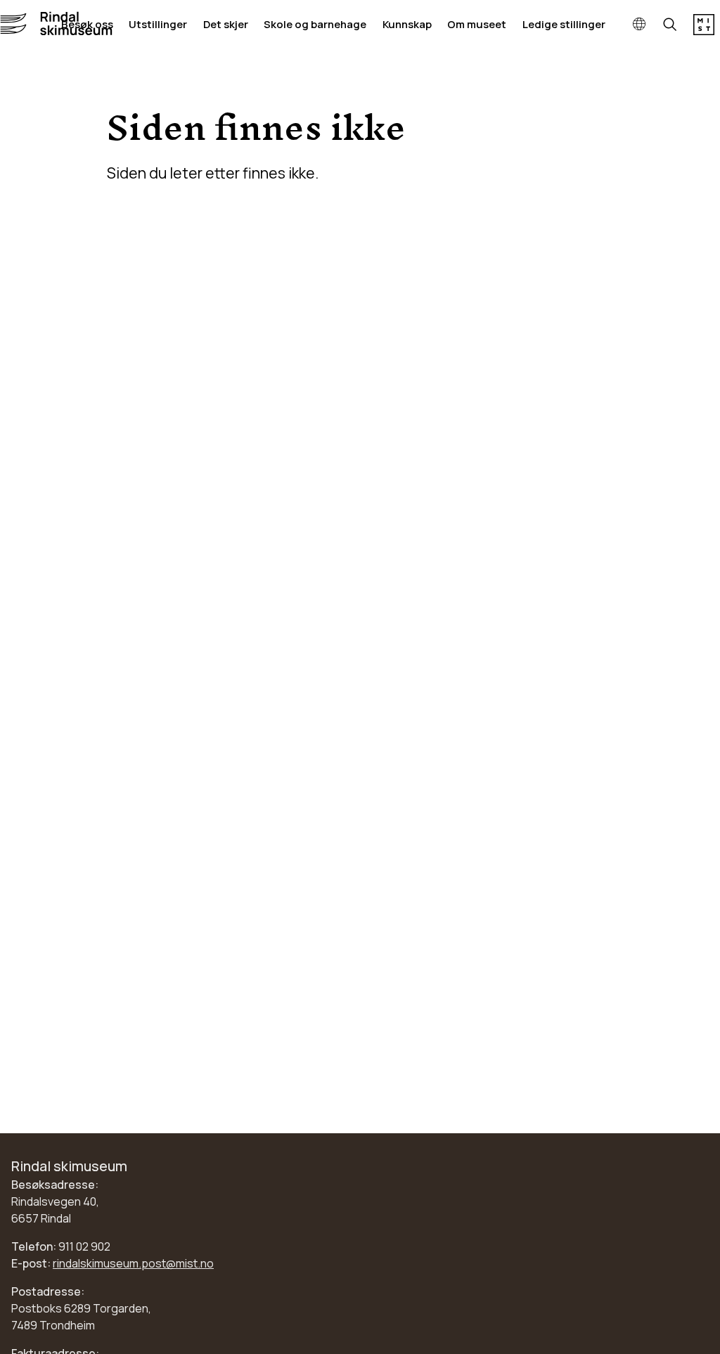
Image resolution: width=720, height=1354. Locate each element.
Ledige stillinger (563, 24)
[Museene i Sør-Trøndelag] (703, 31)
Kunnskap (407, 24)
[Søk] (670, 25)
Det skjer (225, 24)
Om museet (476, 24)
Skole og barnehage (315, 24)
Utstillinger (158, 24)
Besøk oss (87, 24)
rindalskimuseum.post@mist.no (133, 1263)
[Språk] (639, 24)
